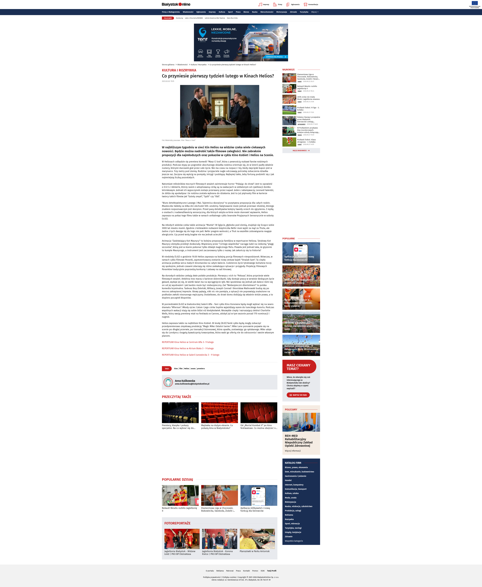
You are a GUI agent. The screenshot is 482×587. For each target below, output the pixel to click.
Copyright (242, 577)
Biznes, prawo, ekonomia (296, 467)
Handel (288, 480)
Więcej (314, 12)
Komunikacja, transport (296, 489)
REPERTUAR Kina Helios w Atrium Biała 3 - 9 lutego (188, 348)
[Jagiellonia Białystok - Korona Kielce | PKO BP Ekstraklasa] (219, 539)
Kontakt (246, 571)
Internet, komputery (294, 485)
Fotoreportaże (177, 523)
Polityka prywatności (212, 577)
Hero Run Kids (232, 18)
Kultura (222, 12)
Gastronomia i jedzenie (295, 476)
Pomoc (255, 571)
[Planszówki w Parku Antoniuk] (257, 539)
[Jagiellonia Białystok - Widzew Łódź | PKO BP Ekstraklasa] (182, 539)
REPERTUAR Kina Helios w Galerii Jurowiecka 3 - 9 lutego (190, 354)
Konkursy (179, 18)
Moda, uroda (290, 497)
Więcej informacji (293, 451)
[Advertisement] (219, 453)
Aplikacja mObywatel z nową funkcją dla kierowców (255, 509)
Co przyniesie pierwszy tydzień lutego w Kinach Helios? (232, 64)
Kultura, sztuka (292, 493)
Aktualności (301, 124)
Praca (238, 12)
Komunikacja (313, 4)
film (181, 369)
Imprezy (266, 4)
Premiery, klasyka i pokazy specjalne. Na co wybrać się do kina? (178, 427)
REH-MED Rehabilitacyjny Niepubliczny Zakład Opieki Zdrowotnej (299, 440)
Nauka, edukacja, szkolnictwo (298, 506)
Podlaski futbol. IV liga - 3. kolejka (308, 108)
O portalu (210, 571)
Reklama (289, 515)
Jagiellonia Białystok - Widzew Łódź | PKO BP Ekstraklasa (179, 552)
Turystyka (304, 12)
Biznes (246, 12)
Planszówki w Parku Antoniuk (254, 551)
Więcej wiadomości (300, 150)
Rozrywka (289, 519)
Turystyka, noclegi (293, 528)
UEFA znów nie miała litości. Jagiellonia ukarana (308, 98)
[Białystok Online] (176, 4)
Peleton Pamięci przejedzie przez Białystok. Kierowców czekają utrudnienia (308, 119)
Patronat (229, 571)
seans (193, 369)
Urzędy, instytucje (293, 532)
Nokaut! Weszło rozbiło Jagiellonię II (179, 509)
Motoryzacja (281, 12)
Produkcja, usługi (293, 510)
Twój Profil (271, 571)
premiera (201, 369)
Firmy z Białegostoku (171, 12)
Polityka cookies (229, 577)
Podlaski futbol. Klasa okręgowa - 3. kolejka (306, 141)
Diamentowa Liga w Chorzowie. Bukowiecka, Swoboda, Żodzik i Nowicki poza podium (217, 509)
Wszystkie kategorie (294, 541)
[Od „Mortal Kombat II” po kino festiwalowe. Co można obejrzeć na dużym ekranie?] (258, 412)
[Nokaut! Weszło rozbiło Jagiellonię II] (180, 495)
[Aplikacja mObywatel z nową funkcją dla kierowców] (258, 495)
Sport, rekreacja (292, 523)
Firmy (280, 4)
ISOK (263, 571)
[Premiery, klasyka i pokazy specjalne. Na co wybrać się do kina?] (180, 412)
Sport (230, 12)
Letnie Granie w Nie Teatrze (215, 18)
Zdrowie (293, 12)
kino (176, 369)
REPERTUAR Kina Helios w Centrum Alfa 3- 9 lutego (188, 342)
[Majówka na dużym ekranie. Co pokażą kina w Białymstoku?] (219, 412)
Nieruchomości (266, 12)
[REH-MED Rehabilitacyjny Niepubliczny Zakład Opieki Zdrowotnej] (301, 422)
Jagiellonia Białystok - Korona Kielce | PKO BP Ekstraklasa (217, 552)
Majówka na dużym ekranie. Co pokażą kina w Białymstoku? (217, 427)
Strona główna (168, 64)
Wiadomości (188, 12)
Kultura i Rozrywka (198, 64)
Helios (186, 369)
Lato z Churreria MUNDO (194, 18)
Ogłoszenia (295, 4)
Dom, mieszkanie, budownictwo (299, 471)
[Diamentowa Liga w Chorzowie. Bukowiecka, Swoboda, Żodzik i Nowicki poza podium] (219, 495)
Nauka (254, 12)
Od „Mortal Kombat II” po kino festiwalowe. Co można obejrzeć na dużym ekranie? (258, 427)
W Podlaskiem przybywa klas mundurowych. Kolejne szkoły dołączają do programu (307, 130)
